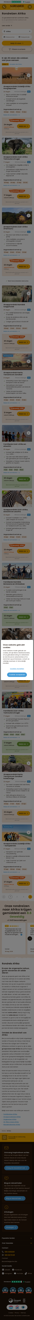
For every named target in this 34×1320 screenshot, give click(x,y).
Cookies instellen (17, 669)
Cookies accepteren (17, 675)
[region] (17, 660)
